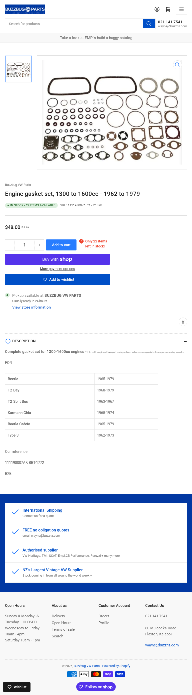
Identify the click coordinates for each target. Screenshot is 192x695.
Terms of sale (63, 629)
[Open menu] (181, 9)
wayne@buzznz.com (162, 645)
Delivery (58, 616)
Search (57, 636)
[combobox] (80, 24)
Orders (104, 616)
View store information (31, 307)
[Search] (149, 24)
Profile (103, 623)
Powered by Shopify (116, 666)
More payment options (57, 269)
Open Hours (62, 623)
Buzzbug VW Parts (18, 185)
